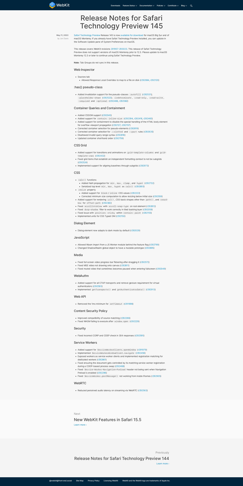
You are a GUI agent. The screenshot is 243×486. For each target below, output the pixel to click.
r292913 (151, 289)
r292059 (147, 209)
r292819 (134, 128)
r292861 (102, 359)
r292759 (118, 138)
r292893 (139, 186)
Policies (160, 5)
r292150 (120, 216)
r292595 (139, 335)
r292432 (100, 156)
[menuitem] (130, 5)
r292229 (134, 321)
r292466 (113, 101)
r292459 (140, 353)
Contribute (172, 5)
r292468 (119, 366)
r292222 (135, 193)
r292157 (126, 125)
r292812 (151, 206)
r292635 (148, 131)
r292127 (116, 125)
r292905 (156, 376)
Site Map (80, 481)
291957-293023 (119, 49)
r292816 (121, 135)
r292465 (148, 118)
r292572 (144, 262)
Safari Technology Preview (87, 35)
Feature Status (129, 5)
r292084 (145, 80)
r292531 (147, 94)
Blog (183, 5)
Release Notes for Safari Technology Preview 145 (121, 22)
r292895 (149, 248)
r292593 (97, 286)
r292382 (107, 203)
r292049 (160, 268)
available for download (131, 35)
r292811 (125, 265)
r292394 (128, 118)
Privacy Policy (93, 481)
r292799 (154, 244)
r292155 (147, 213)
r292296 (102, 373)
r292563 (142, 390)
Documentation (146, 5)
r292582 (123, 101)
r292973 (143, 165)
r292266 (125, 318)
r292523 (107, 97)
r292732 (149, 183)
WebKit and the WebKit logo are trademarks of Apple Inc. (146, 481)
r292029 (135, 230)
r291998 (128, 304)
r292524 (82, 162)
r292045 (106, 115)
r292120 (154, 80)
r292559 (157, 196)
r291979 (142, 349)
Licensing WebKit (111, 481)
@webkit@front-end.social (60, 481)
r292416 (138, 118)
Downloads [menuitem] (115, 5)
